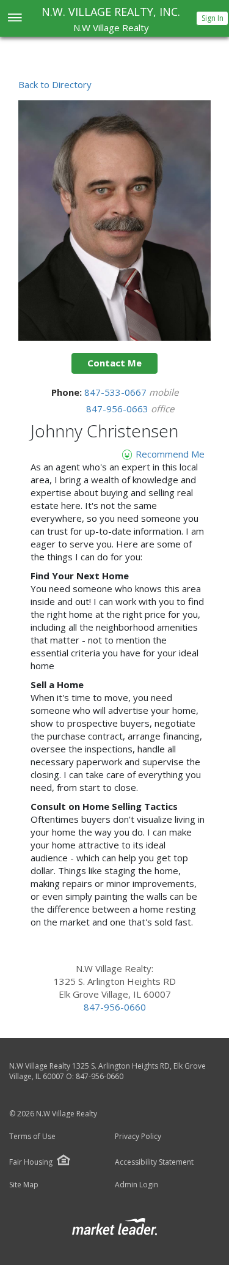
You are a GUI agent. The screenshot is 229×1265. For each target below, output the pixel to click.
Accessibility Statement (154, 1162)
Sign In (213, 18)
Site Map (23, 1185)
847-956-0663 (118, 408)
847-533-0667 (116, 392)
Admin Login (136, 1185)
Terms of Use (32, 1136)
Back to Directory (55, 84)
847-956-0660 (115, 1007)
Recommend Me (169, 454)
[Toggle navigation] (14, 19)
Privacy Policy (138, 1136)
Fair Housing (31, 1162)
